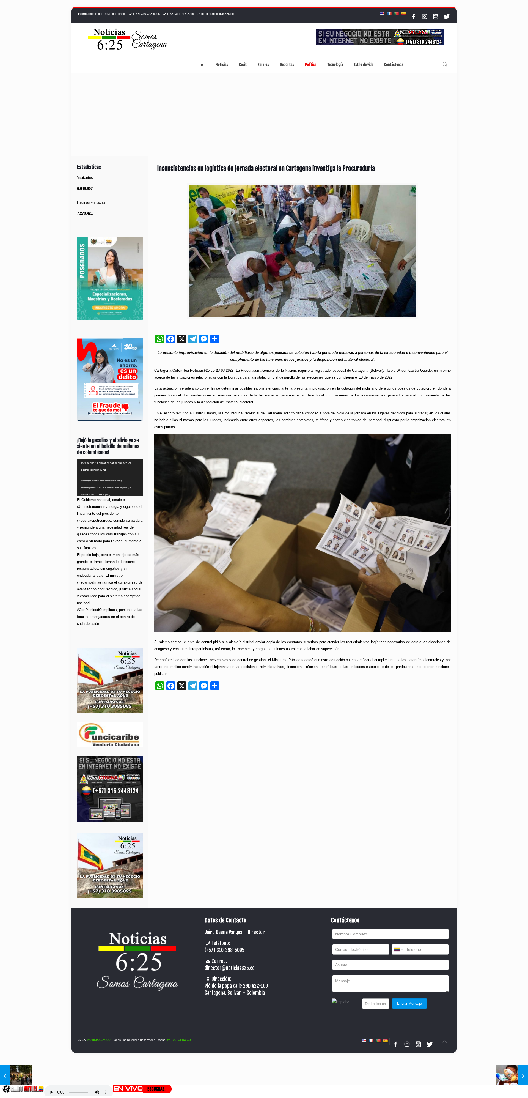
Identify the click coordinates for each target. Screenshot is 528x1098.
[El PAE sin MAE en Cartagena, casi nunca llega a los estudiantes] (512, 1076)
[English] (382, 13)
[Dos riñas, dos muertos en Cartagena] (16, 1076)
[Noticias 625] (127, 39)
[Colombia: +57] (398, 949)
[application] (110, 477)
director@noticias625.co (217, 13)
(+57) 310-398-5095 (146, 13)
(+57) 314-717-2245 (180, 13)
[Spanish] (403, 13)
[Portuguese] (396, 13)
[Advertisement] (264, 114)
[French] (389, 13)
